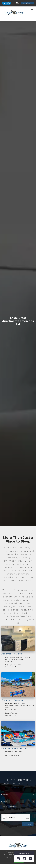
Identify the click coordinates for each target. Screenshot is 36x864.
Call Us (7, 3)
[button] (18, 858)
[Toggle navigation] (31, 10)
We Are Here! (24, 853)
